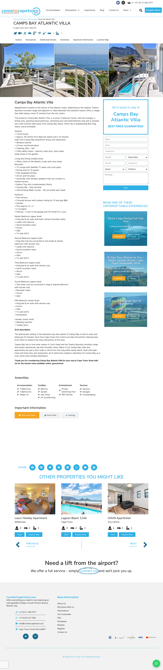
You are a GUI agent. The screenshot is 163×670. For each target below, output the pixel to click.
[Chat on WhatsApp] (156, 663)
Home (15, 19)
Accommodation (53, 10)
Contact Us (114, 10)
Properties (22, 19)
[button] (2, 70)
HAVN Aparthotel (119, 518)
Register (61, 628)
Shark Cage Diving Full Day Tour (126, 219)
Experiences (89, 10)
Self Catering (32, 19)
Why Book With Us (65, 607)
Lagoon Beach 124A (74, 518)
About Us (61, 603)
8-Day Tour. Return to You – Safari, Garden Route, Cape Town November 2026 (126, 260)
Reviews (61, 625)
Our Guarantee (64, 614)
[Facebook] (118, 3)
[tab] (27, 415)
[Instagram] (123, 3)
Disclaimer (62, 621)
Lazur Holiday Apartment (31, 518)
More (126, 10)
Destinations (71, 10)
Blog (102, 10)
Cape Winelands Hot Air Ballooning (126, 302)
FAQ (59, 617)
